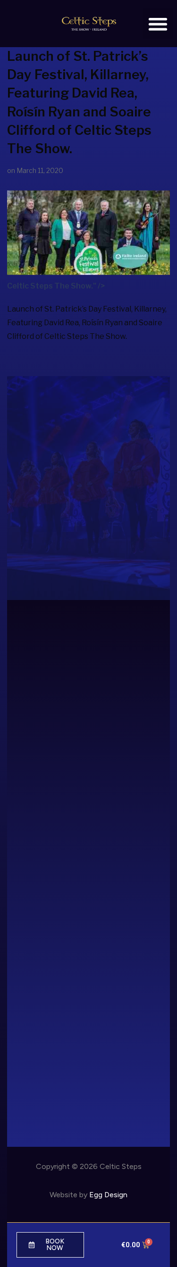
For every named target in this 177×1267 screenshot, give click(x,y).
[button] (158, 23)
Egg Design (108, 1194)
